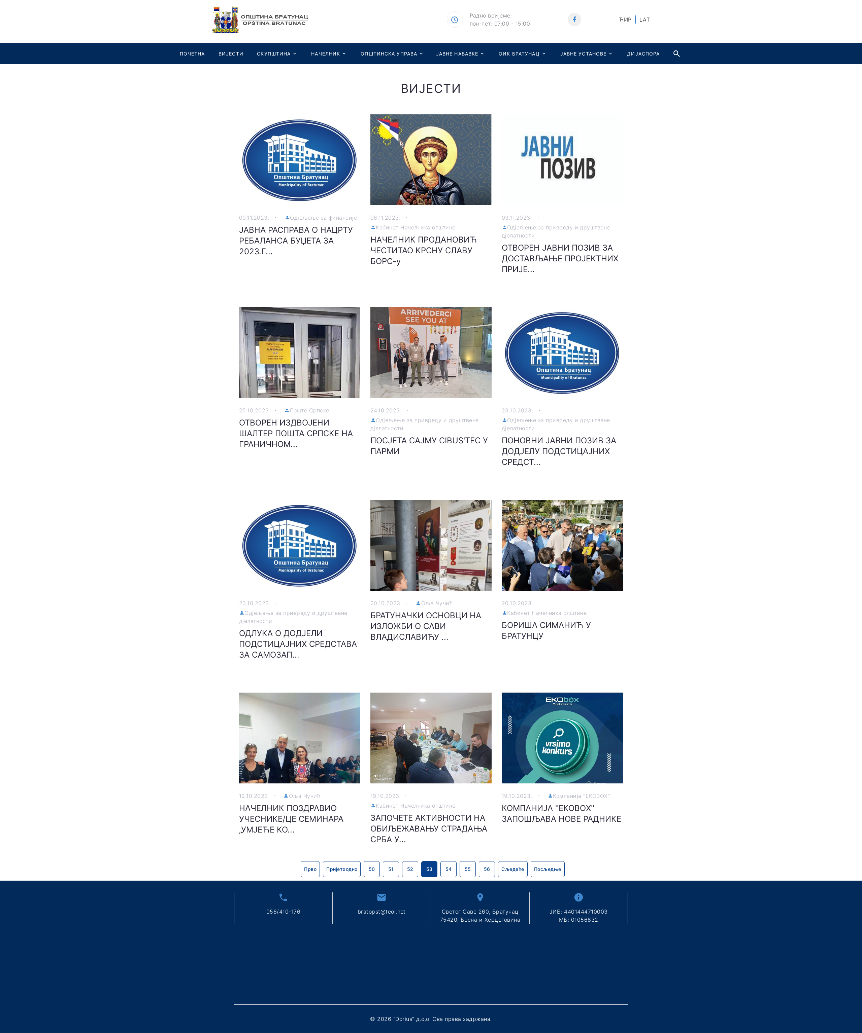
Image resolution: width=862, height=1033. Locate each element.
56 (487, 869)
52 (410, 869)
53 (429, 869)
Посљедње (547, 869)
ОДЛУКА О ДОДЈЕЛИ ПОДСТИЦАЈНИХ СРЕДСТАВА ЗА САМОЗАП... (298, 644)
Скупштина (274, 54)
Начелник (325, 54)
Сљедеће (512, 869)
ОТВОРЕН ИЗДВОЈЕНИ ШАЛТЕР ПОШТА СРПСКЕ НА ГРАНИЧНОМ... (296, 433)
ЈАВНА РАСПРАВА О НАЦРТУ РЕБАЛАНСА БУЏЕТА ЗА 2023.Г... (296, 240)
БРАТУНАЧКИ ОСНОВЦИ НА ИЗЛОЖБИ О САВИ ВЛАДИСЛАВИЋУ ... (425, 626)
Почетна (192, 54)
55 (468, 869)
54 (448, 869)
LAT (644, 19)
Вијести (231, 54)
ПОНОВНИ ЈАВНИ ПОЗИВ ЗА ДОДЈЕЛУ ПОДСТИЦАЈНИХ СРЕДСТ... (559, 451)
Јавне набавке (457, 54)
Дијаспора (643, 54)
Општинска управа (389, 54)
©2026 (431, 1019)
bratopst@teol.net (382, 911)
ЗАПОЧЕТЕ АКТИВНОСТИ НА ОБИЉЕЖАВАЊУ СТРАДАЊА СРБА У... (428, 828)
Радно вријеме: (491, 15)
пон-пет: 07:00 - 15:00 (500, 23)
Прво (310, 869)
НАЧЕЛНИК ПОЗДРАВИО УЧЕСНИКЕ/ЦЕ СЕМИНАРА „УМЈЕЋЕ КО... (291, 819)
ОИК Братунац (519, 54)
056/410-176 (283, 911)
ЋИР (625, 19)
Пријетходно (341, 869)
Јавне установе (583, 54)
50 (372, 869)
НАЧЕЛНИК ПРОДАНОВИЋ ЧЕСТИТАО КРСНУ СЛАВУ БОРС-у (423, 250)
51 (391, 869)
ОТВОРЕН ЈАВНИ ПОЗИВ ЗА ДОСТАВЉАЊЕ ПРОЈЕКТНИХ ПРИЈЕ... (560, 258)
